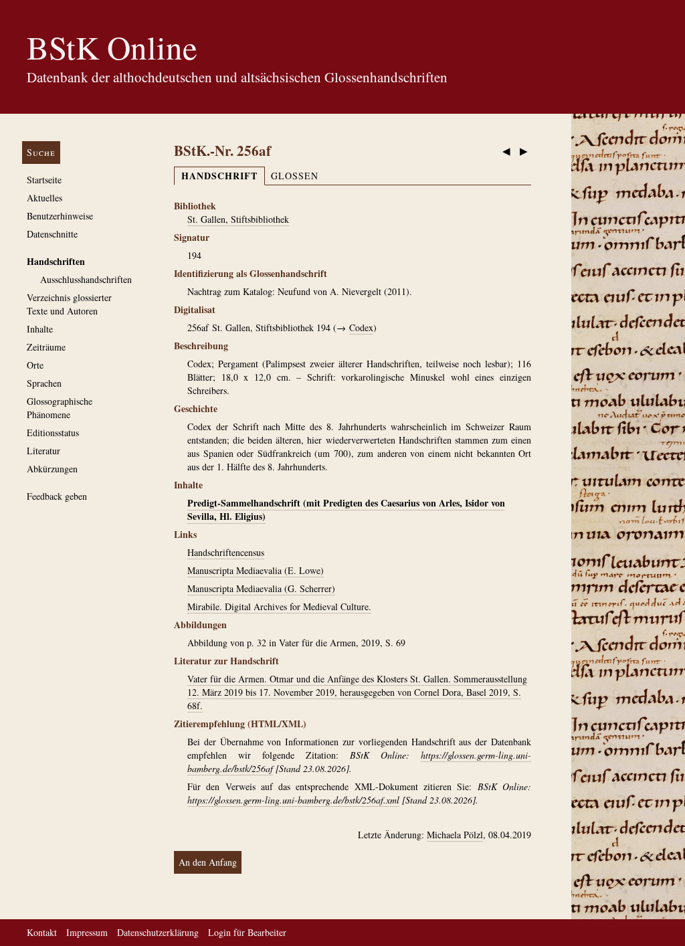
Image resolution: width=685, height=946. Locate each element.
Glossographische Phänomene (59, 408)
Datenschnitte (52, 233)
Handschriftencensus (225, 552)
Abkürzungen (52, 468)
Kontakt (42, 932)
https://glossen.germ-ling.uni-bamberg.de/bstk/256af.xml (293, 799)
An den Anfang (208, 862)
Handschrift (219, 176)
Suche (41, 152)
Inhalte (40, 328)
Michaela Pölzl (455, 834)
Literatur (43, 450)
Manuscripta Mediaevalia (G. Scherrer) (261, 588)
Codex (361, 327)
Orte (35, 365)
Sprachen (44, 383)
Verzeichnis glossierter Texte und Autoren (69, 304)
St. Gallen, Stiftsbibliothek (238, 219)
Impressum (87, 932)
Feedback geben (57, 496)
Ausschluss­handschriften (86, 279)
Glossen (294, 175)
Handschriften (56, 261)
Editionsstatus (53, 432)
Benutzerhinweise (60, 215)
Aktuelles (44, 197)
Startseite (44, 179)
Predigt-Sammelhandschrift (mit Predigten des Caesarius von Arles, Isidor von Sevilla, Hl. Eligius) (346, 509)
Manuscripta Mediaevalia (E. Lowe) (255, 570)
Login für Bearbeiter (247, 932)
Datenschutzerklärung (158, 932)
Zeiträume (46, 347)
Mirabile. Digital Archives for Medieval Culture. (279, 606)
